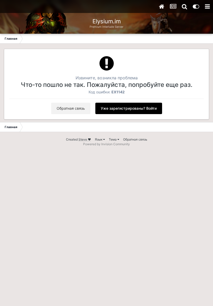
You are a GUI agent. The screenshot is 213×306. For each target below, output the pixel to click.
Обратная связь (71, 108)
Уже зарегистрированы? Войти (129, 108)
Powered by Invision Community (106, 144)
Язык (99, 139)
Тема (113, 139)
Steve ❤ (84, 139)
